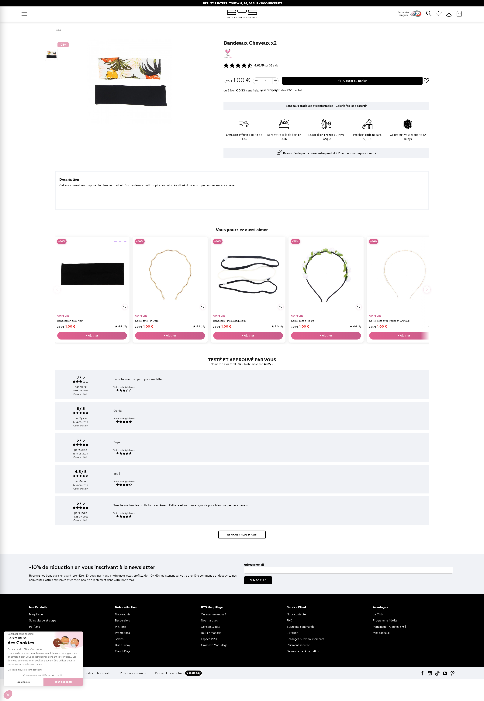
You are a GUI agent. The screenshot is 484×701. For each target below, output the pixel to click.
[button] (7, 694)
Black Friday (122, 645)
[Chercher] (426, 15)
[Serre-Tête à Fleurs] (326, 274)
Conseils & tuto (210, 627)
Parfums (34, 627)
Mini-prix (120, 627)
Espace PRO (209, 639)
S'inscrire (258, 580)
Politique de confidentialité (93, 673)
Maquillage (36, 614)
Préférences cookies (133, 673)
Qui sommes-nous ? (213, 614)
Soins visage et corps (42, 620)
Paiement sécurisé (298, 645)
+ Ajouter (92, 335)
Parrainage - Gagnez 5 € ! (389, 627)
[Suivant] (426, 289)
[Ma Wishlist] (438, 14)
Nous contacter (297, 614)
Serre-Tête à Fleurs (302, 320)
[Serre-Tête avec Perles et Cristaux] (404, 274)
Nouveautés (122, 614)
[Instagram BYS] (429, 673)
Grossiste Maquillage (214, 645)
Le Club (378, 614)
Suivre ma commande (300, 627)
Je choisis (23, 682)
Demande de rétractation (303, 651)
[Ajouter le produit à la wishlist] (125, 307)
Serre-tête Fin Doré (147, 320)
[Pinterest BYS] (452, 673)
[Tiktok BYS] (437, 673)
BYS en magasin (211, 633)
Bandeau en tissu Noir (70, 320)
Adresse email (254, 565)
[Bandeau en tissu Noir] (92, 274)
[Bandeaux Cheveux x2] (51, 55)
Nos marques (209, 620)
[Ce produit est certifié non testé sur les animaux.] (227, 53)
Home (58, 29)
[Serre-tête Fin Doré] (170, 274)
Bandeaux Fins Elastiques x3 (229, 320)
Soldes (119, 639)
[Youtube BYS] (445, 673)
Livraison (292, 633)
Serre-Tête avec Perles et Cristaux (389, 320)
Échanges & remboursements (305, 639)
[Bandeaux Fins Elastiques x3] (248, 274)
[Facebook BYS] (422, 673)
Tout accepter (63, 682)
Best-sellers (122, 620)
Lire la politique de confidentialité (25, 669)
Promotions (122, 633)
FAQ (289, 620)
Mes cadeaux (381, 633)
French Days (122, 651)
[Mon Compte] (449, 14)
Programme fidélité (385, 620)
